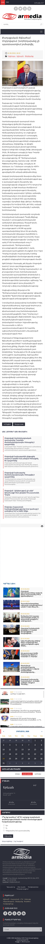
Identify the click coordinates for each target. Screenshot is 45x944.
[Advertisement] (22, 551)
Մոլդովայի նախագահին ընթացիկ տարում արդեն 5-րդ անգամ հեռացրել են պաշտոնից (21, 458)
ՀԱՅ (2, 2)
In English (7, 424)
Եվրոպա (11, 56)
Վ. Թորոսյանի (25, 941)
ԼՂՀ (21, 899)
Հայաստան (14, 899)
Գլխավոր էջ (11, 887)
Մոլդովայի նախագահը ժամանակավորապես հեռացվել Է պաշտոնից (19, 475)
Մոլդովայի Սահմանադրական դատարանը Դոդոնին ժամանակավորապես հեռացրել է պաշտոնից (19, 441)
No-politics (27, 901)
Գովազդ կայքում (22, 889)
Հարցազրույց (8, 904)
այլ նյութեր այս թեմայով (14, 432)
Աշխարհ (20, 56)
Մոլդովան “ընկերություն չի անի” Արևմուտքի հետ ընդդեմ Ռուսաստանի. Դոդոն (21, 493)
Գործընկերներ (33, 887)
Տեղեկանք (29, 56)
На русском (19, 424)
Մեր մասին (21, 887)
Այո (7, 825)
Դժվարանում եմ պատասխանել (18, 830)
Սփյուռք (27, 899)
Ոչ (6, 828)
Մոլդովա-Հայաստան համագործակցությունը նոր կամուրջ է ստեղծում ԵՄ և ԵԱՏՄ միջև (21, 509)
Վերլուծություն (8, 901)
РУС (7, 2)
